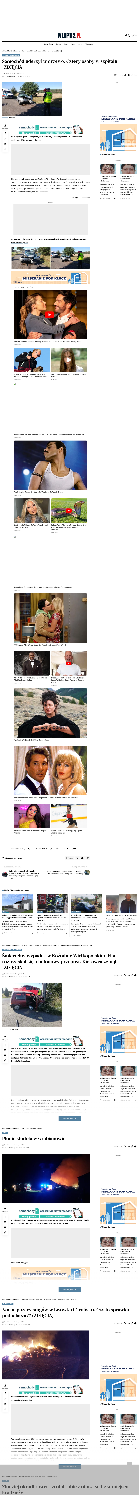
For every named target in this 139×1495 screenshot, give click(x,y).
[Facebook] (126, 36)
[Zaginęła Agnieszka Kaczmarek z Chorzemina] (128, 169)
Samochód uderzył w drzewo (61, 849)
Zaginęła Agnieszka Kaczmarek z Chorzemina (127, 178)
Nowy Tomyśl (76, 911)
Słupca (5, 55)
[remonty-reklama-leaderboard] (50, 277)
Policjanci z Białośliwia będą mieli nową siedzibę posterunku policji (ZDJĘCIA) (17, 916)
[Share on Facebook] (5, 133)
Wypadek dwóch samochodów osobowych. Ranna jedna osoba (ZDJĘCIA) (84, 917)
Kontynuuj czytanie (69, 1118)
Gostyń (39, 911)
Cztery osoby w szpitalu (29, 849)
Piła (4, 911)
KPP (40, 849)
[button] (4, 36)
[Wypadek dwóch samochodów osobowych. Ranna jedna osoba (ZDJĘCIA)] (86, 903)
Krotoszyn (7, 950)
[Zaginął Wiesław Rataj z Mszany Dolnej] (121, 903)
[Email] (128, 75)
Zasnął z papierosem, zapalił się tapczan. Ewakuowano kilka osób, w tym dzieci (51, 917)
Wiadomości (14, 55)
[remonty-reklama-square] (118, 132)
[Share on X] (125, 75)
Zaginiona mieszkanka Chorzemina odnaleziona (108, 178)
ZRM (74, 849)
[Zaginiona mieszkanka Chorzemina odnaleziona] (108, 169)
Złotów (108, 911)
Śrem (5, 1132)
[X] (129, 36)
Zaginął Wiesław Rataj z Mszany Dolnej (121, 915)
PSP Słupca (46, 849)
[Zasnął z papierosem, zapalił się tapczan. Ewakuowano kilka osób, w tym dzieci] (52, 903)
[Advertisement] (65, 15)
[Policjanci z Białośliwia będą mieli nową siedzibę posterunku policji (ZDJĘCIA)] (17, 903)
